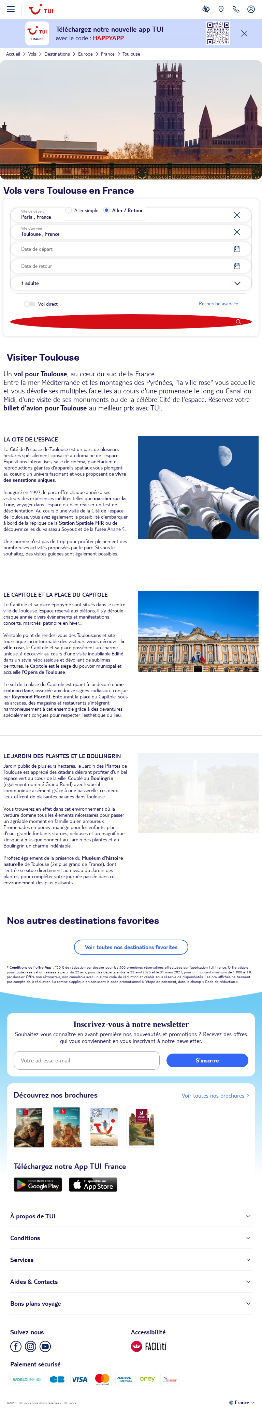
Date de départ (37, 249)
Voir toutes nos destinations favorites (131, 947)
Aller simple (86, 210)
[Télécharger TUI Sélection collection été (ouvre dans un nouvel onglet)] (104, 1126)
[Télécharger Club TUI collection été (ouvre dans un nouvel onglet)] (67, 1126)
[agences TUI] (221, 14)
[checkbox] (29, 304)
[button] (131, 283)
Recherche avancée (218, 304)
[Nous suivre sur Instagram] (30, 1346)
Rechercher (131, 321)
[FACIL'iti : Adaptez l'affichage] (206, 14)
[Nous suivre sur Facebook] (15, 1346)
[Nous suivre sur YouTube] (45, 1346)
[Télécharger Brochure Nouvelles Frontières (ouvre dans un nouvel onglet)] (142, 1126)
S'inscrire (207, 1060)
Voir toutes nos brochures (213, 1095)
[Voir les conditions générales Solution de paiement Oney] (147, 1379)
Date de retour (36, 266)
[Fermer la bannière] (244, 33)
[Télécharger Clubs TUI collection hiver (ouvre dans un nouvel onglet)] (29, 1126)
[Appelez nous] (236, 14)
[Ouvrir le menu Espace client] (251, 14)
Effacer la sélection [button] (240, 215)
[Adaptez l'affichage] (148, 1346)
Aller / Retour (127, 210)
